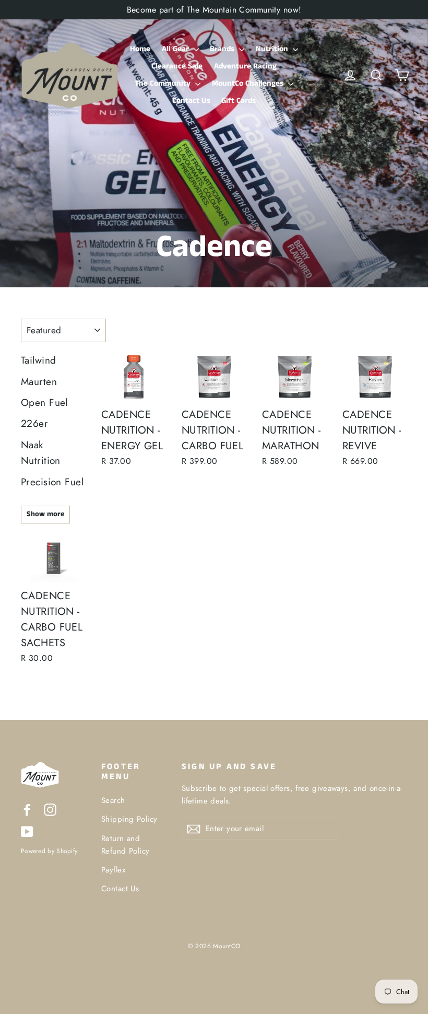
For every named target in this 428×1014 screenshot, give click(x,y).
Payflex (113, 870)
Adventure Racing (245, 66)
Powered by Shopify (49, 850)
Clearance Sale (177, 66)
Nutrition (273, 48)
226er (34, 423)
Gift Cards (238, 100)
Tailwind (38, 360)
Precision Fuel (52, 482)
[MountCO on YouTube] (27, 831)
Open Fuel (44, 402)
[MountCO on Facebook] (27, 808)
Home (140, 48)
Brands (223, 48)
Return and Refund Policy (125, 845)
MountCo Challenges (249, 83)
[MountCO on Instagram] (50, 808)
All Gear (176, 48)
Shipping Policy (129, 819)
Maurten (39, 382)
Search (113, 800)
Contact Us (191, 100)
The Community (164, 83)
